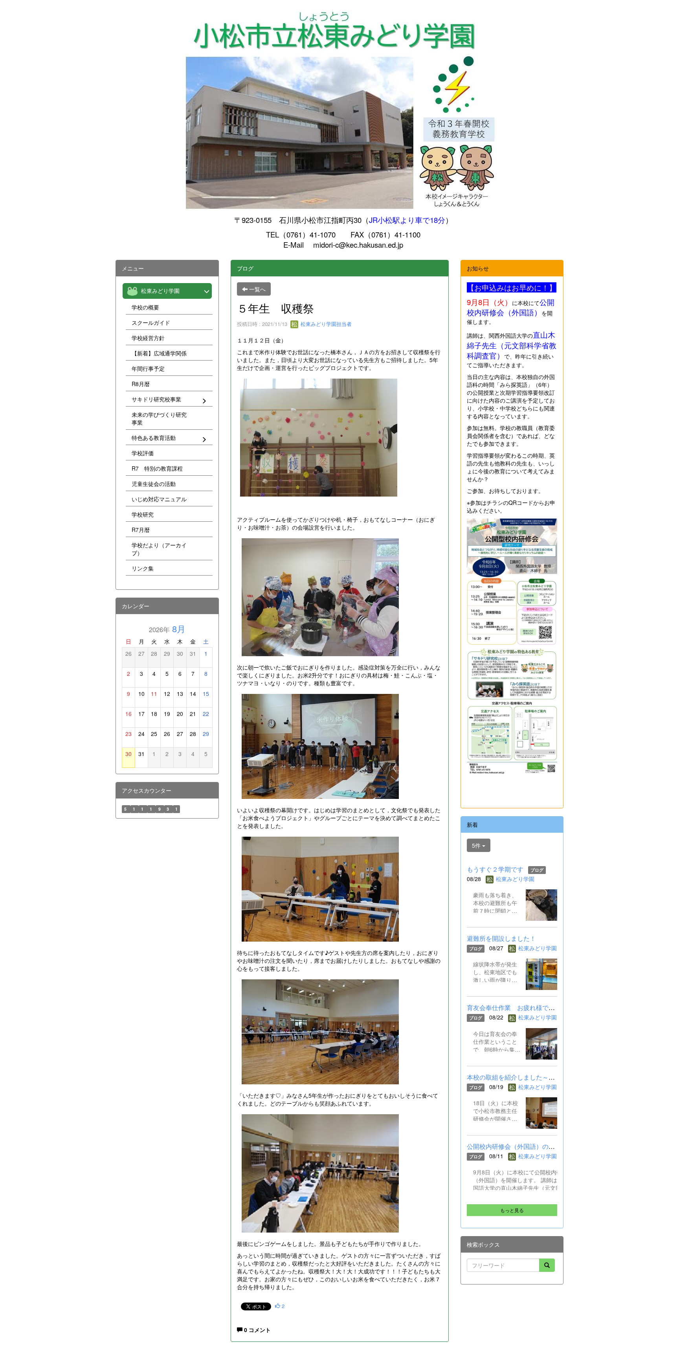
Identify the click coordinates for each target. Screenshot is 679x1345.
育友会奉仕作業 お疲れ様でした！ (517, 1007)
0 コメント (256, 1330)
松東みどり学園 (515, 879)
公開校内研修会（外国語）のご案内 (517, 1146)
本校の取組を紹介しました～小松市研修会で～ (533, 1077)
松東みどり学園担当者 (325, 324)
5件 (477, 845)
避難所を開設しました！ (501, 938)
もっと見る (512, 1210)
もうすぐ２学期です (495, 869)
